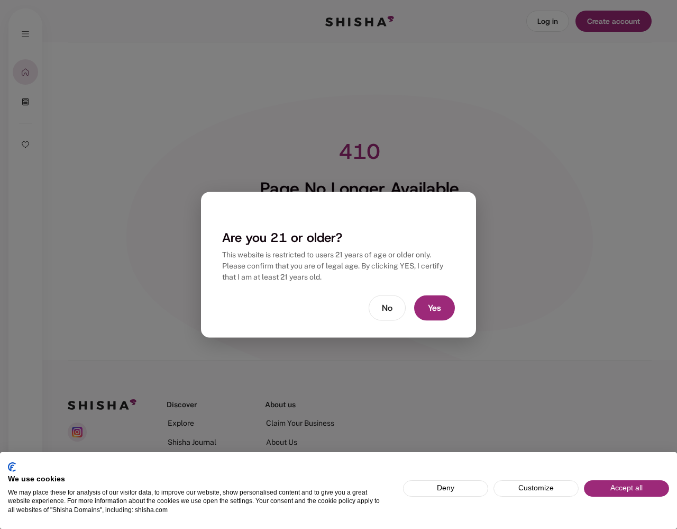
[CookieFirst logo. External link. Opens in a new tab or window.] (12, 467)
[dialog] (338, 264)
